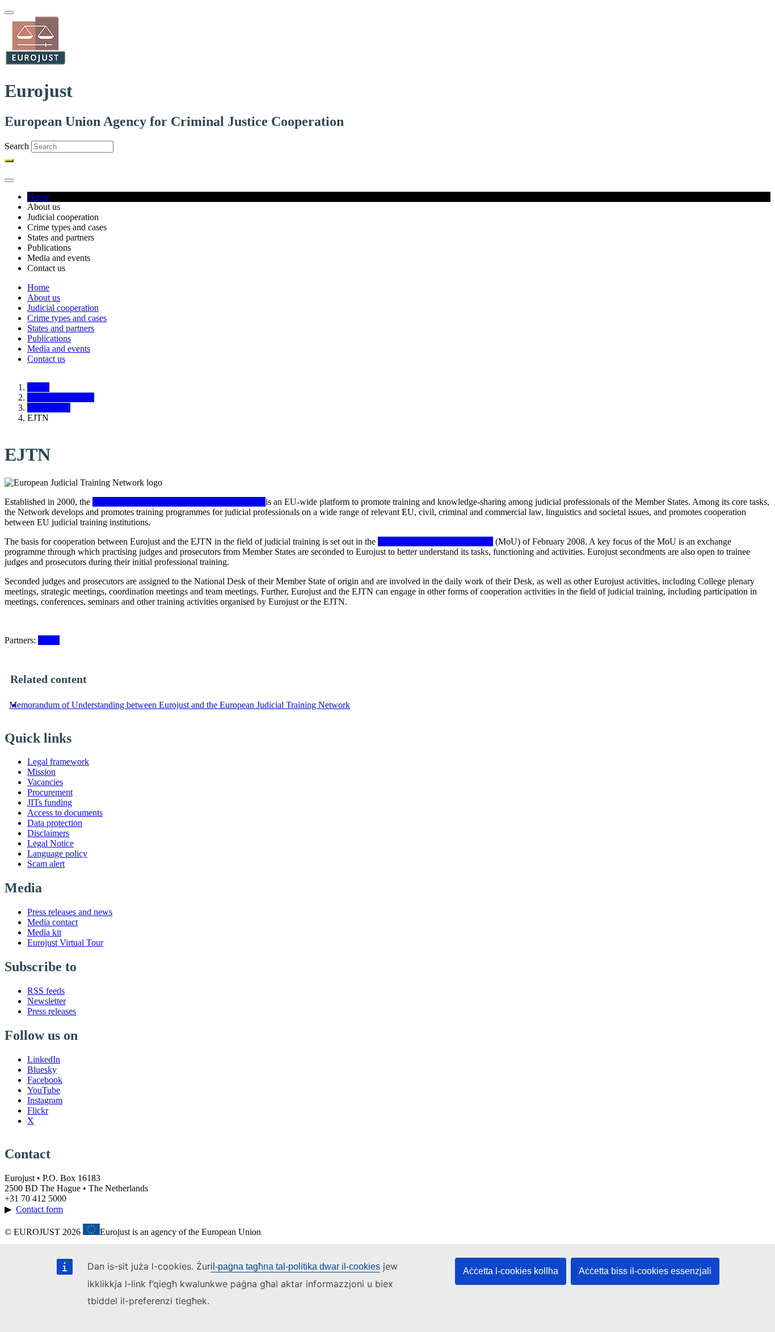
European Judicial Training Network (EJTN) (173, 502)
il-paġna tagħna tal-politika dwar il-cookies (295, 1266)
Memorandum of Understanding (435, 541)
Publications (49, 338)
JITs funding (49, 802)
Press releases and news (69, 912)
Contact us (46, 359)
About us (43, 297)
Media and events (58, 348)
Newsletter (46, 1001)
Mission (41, 772)
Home (38, 196)
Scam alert (46, 864)
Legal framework (58, 761)
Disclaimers (48, 833)
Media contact (52, 922)
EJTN (49, 640)
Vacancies (45, 782)
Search (17, 146)
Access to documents (65, 812)
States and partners (60, 328)
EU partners (48, 407)
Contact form (39, 1209)
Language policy (57, 853)
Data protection (54, 823)
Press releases (51, 1011)
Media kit (44, 932)
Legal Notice (50, 843)
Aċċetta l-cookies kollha (510, 1271)
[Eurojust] (36, 63)
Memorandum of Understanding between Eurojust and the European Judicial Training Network (179, 705)
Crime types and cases (67, 318)
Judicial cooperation (63, 308)
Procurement (50, 792)
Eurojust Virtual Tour (65, 942)
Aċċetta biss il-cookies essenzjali (645, 1271)
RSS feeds (46, 991)
